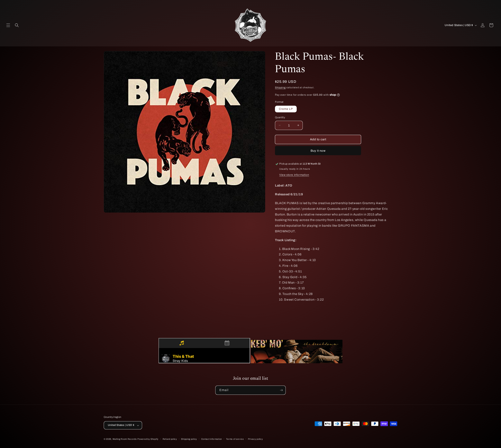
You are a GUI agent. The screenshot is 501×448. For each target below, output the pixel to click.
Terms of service (235, 439)
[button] (8, 25)
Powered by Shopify (148, 439)
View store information (294, 174)
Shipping (280, 87)
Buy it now (318, 150)
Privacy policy (255, 439)
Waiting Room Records (125, 439)
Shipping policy (189, 439)
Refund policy (170, 439)
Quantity (280, 117)
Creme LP (286, 108)
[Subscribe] (281, 390)
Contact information (211, 439)
